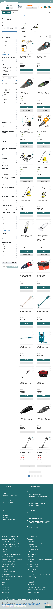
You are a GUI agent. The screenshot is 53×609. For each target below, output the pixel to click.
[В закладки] (33, 41)
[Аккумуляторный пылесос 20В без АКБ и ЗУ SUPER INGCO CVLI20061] (26, 46)
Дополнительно (8, 508)
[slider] (2, 31)
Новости (5, 513)
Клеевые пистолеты (32, 582)
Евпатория (44, 496)
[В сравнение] (33, 43)
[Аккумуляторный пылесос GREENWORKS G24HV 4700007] (43, 84)
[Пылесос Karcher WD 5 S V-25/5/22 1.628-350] (43, 192)
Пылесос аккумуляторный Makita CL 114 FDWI (26, 311)
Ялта (38, 496)
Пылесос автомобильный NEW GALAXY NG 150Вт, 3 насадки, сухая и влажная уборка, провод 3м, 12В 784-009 (43, 238)
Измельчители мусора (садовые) (10, 543)
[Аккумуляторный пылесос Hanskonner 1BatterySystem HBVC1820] (26, 121)
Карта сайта (6, 517)
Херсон (37, 505)
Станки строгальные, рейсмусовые (11, 568)
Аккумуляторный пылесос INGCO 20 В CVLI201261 (42, 131)
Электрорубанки (6, 592)
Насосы (29, 551)
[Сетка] (50, 36)
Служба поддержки (34, 486)
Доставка (5, 491)
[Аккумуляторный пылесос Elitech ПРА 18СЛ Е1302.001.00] (43, 410)
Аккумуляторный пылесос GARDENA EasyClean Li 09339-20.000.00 (42, 57)
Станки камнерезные (32, 564)
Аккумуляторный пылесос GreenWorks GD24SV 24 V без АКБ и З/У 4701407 (26, 453)
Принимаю (48, 606)
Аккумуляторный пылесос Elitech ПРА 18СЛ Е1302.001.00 (43, 420)
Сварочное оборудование (9, 519)
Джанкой (31, 501)
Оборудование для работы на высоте (11, 554)
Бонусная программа (8, 502)
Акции (4, 510)
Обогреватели (31, 553)
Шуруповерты (31, 576)
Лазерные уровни (32, 546)
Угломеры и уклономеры (8, 571)
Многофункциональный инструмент (36, 589)
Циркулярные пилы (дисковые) (35, 586)
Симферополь (37, 494)
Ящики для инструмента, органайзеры (12, 576)
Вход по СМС (31, 7)
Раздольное (43, 503)
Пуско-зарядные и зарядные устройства (12, 559)
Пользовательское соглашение (10, 495)
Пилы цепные (31, 556)
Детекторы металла (32, 536)
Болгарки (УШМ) (31, 578)
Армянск (37, 501)
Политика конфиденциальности (11, 497)
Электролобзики (6, 589)
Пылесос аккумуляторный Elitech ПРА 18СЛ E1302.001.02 (26, 275)
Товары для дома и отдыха (10, 15)
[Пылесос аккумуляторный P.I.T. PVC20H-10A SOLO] (43, 374)
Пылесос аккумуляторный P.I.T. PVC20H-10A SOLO (42, 384)
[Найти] (50, 12)
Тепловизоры (5, 569)
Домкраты (30, 539)
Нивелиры (4, 553)
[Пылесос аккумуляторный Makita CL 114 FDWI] (26, 301)
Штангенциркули (6, 574)
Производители (6, 515)
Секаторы (29, 561)
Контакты (30, 488)
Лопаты (4, 548)
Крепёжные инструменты (8, 544)
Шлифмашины (5, 591)
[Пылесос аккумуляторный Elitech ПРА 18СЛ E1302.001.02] (26, 265)
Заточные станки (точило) (8, 541)
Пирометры (5, 558)
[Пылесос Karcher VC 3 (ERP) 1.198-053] (26, 157)
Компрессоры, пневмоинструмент (36, 543)
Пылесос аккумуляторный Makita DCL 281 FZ (26, 348)
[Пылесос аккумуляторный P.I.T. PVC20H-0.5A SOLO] (26, 374)
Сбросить (4, 266)
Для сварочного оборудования (10, 538)
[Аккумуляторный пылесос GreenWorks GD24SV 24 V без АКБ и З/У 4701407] (26, 442)
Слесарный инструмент (33, 563)
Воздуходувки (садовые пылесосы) (36, 533)
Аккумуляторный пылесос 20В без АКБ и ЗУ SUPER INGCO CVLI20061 (26, 57)
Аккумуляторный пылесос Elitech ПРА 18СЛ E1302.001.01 (26, 420)
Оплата (4, 493)
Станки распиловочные (8, 566)
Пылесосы (4, 581)
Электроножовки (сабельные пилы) (36, 587)
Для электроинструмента (8, 539)
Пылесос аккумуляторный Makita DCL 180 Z (43, 311)
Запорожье (31, 505)
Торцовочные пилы (7, 587)
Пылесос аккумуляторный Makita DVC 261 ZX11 (43, 348)
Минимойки (30, 548)
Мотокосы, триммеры (33, 549)
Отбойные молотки (7, 584)
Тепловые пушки (31, 569)
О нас (4, 488)
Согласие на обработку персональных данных (29, 604)
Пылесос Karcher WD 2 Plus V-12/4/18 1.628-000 (43, 166)
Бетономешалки (6, 533)
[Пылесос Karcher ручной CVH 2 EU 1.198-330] (26, 227)
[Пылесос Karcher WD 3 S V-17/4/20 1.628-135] (26, 192)
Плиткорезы (30, 558)
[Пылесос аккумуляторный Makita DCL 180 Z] (43, 301)
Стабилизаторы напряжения (9, 564)
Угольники (30, 571)
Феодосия (36, 498)
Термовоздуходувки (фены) (34, 591)
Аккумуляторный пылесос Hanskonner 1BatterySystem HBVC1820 (26, 131)
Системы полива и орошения (9, 563)
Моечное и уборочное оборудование (27, 15)
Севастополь (32, 496)
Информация (7, 486)
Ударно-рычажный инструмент (10, 573)
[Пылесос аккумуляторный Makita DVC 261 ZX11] (43, 338)
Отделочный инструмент (8, 556)
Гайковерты (30, 584)
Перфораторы (31, 581)
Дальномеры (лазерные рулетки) (10, 536)
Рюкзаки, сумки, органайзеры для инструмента (39, 559)
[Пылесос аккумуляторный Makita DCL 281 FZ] (26, 338)
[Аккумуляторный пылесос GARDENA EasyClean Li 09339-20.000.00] (43, 46)
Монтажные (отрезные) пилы (34, 592)
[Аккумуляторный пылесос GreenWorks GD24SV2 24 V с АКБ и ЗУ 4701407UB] (43, 442)
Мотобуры (4, 549)
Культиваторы (31, 544)
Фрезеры (4, 586)
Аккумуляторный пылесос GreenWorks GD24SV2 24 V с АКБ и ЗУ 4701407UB (43, 453)
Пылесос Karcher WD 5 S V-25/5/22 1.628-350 (43, 201)
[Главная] (2, 15)
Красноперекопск (33, 503)
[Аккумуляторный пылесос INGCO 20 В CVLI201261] (43, 121)
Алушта (30, 498)
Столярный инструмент (33, 568)
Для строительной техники (34, 538)
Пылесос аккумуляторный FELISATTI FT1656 (41, 275)
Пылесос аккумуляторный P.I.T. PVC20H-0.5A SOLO (25, 384)
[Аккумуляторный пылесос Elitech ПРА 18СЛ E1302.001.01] (26, 410)
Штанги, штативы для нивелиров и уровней (38, 574)
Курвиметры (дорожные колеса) (10, 546)
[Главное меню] (50, 1)
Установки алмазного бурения (35, 573)
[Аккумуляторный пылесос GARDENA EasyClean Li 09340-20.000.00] (26, 84)
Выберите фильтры (13, 266)
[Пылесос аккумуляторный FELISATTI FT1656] (43, 265)
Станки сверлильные (32, 566)
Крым (30, 494)
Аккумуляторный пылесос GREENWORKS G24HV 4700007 (43, 94)
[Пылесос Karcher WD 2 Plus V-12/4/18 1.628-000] (43, 157)
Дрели (3, 582)
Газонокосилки (6, 534)
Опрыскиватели (31, 554)
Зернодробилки (31, 541)
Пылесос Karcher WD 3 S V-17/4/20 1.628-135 (26, 201)
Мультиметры (5, 551)
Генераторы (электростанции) (35, 534)
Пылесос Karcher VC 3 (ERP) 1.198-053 (25, 166)
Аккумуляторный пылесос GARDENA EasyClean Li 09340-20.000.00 (25, 94)
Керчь (42, 498)
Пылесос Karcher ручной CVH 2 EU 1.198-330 (26, 236)
